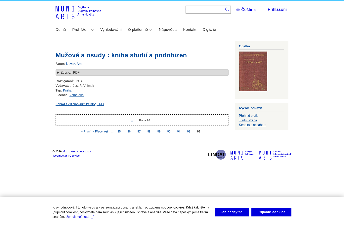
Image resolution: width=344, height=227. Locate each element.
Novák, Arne (74, 63)
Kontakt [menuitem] (189, 29)
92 (188, 131)
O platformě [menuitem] (138, 29)
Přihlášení (277, 9)
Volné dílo (76, 95)
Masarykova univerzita (77, 151)
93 (198, 131)
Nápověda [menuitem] (168, 29)
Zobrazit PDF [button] (70, 72)
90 (168, 131)
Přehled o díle (249, 115)
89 (158, 131)
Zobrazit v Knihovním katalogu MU (80, 104)
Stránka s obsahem (252, 125)
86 (129, 131)
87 (139, 131)
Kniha (67, 90)
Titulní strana (248, 120)
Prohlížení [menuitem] (81, 29)
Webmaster (60, 155)
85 (119, 131)
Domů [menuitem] (61, 29)
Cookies (74, 155)
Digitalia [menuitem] (209, 29)
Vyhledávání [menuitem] (111, 29)
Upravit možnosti (77, 216)
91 (178, 131)
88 (148, 131)
